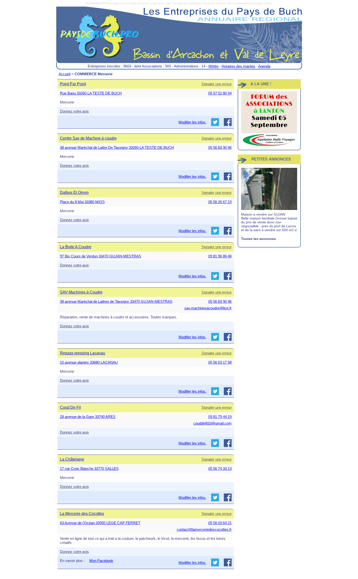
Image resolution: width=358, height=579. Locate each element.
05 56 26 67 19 (220, 202)
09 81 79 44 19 (220, 417)
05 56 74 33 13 (220, 468)
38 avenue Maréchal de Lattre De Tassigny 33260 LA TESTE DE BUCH (117, 147)
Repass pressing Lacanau (82, 353)
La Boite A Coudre (75, 247)
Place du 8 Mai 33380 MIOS (82, 202)
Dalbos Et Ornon (74, 192)
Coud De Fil (70, 407)
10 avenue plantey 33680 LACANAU (89, 362)
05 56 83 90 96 (220, 147)
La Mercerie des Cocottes (82, 514)
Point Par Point (73, 84)
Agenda (264, 66)
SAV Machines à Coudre (81, 292)
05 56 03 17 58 (220, 362)
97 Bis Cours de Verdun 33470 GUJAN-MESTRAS (100, 256)
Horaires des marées (238, 66)
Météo (213, 66)
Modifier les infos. (192, 122)
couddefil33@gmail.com (212, 423)
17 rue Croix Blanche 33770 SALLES (89, 468)
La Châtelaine (72, 459)
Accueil (64, 74)
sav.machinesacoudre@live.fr (208, 308)
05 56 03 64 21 (220, 523)
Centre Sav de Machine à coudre (88, 138)
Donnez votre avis (74, 111)
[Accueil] (179, 38)
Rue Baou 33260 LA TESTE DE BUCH (91, 93)
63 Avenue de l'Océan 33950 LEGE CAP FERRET (100, 523)
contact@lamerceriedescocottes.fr (204, 529)
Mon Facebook (101, 561)
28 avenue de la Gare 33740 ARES (87, 417)
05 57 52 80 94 (220, 93)
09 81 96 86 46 (220, 256)
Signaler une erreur (216, 84)
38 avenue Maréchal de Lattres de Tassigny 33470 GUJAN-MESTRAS (116, 301)
